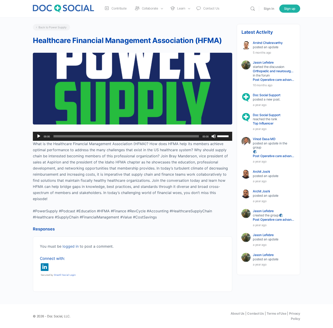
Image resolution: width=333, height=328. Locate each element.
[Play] (38, 136)
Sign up (289, 8)
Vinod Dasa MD (264, 139)
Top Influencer (263, 123)
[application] (132, 136)
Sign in (269, 8)
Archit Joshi (261, 171)
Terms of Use (276, 313)
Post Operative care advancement (274, 79)
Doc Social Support (266, 95)
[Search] (252, 8)
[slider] (223, 136)
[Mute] (213, 136)
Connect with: (52, 258)
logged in (71, 246)
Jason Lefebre (263, 62)
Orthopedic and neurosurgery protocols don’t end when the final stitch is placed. (274, 71)
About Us (237, 313)
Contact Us (255, 313)
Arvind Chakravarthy (267, 43)
